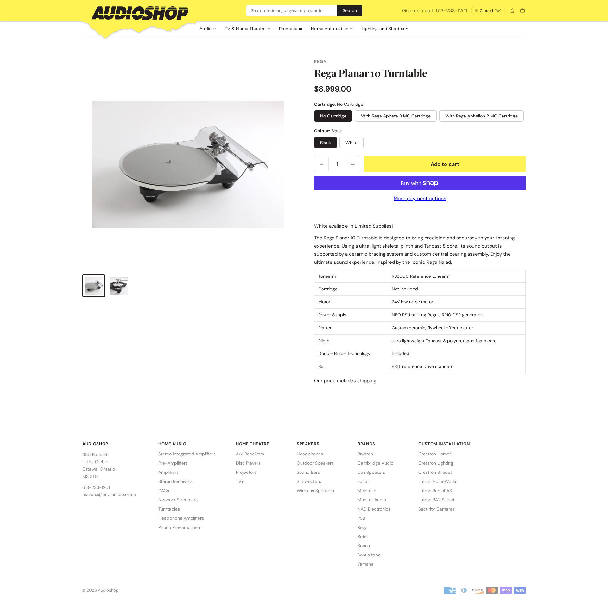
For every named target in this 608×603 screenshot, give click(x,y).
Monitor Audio (372, 500)
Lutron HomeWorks (437, 481)
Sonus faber (370, 555)
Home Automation (329, 28)
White (351, 142)
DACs (163, 490)
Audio (206, 28)
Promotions (290, 28)
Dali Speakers (371, 472)
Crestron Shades (435, 472)
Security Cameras (436, 509)
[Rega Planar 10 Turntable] (93, 285)
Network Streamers (178, 500)
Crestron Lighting (435, 463)
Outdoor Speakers (315, 463)
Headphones (310, 454)
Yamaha (366, 564)
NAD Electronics (374, 509)
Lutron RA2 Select (436, 500)
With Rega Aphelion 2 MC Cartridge (481, 116)
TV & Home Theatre (245, 28)
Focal (363, 481)
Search (350, 10)
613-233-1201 (434, 10)
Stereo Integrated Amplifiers (187, 454)
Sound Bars (308, 472)
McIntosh (367, 490)
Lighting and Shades (383, 28)
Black (325, 142)
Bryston (365, 454)
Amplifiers (168, 472)
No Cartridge (333, 116)
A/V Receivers (250, 454)
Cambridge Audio (375, 463)
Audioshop (108, 590)
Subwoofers (309, 481)
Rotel (363, 536)
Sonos (364, 546)
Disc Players (248, 463)
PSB (361, 518)
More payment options (420, 198)
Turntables (169, 509)
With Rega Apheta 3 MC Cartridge (396, 116)
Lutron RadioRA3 (435, 490)
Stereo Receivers (175, 481)
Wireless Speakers (315, 490)
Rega (363, 527)
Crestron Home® (435, 454)
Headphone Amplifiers (181, 518)
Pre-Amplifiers (173, 463)
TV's (240, 481)
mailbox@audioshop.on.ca (109, 494)
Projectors (246, 472)
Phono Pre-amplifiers (179, 527)
